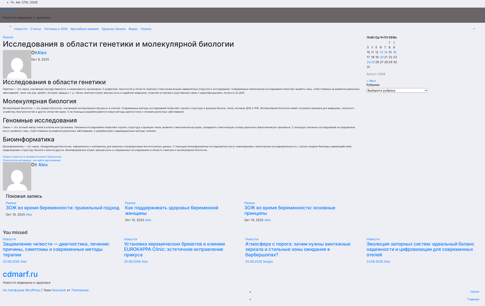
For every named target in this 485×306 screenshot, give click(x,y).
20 (382, 57)
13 (381, 52)
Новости (20, 29)
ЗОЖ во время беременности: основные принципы (289, 210)
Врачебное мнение (85, 29)
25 (373, 62)
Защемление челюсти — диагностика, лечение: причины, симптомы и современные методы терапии (56, 249)
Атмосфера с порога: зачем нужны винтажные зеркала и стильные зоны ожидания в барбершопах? (297, 249)
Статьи (35, 29)
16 (394, 52)
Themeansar (79, 290)
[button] (10, 26)
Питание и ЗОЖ (56, 29)
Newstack (59, 290)
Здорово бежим (114, 29)
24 (369, 62)
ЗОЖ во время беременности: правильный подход (62, 207)
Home (475, 291)
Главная (473, 299)
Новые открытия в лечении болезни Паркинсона (32, 156)
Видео (133, 29)
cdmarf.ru (10, 10)
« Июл (371, 81)
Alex (42, 52)
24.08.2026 (375, 261)
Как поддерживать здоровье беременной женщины (171, 210)
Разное (146, 29)
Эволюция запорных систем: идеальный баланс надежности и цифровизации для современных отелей (420, 249)
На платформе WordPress (22, 290)
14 (385, 52)
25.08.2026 (11, 261)
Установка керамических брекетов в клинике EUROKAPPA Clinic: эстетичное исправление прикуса (174, 249)
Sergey (268, 261)
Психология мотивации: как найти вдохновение (31, 160)
